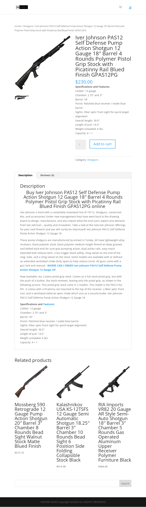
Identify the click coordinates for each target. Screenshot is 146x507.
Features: (49, 304)
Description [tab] (25, 175)
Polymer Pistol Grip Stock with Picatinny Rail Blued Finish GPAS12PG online (73, 203)
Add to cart (102, 144)
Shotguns (28, 26)
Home (18, 26)
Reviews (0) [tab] (47, 175)
